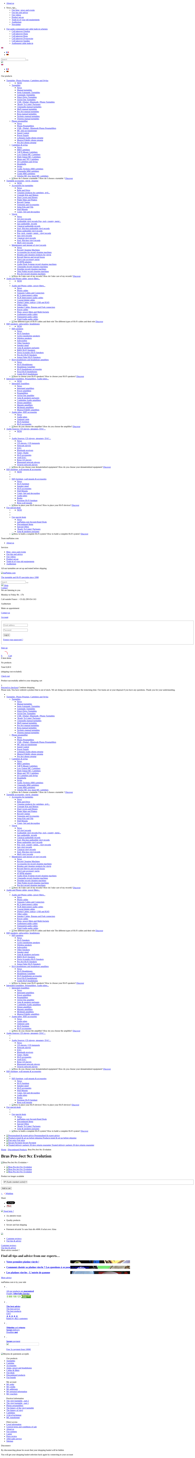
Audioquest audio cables (27, 314)
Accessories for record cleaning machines (34, 252)
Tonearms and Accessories (28, 204)
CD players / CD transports (28, 443)
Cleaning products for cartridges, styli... (33, 193)
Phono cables (22, 290)
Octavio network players (27, 465)
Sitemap (9, 1441)
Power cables (22, 309)
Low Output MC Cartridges (28, 154)
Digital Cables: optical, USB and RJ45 (33, 302)
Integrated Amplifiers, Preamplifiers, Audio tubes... (27, 379)
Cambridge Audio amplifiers (29, 400)
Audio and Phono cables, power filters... (23, 278)
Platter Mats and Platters (27, 200)
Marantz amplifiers (25, 405)
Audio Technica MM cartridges (30, 169)
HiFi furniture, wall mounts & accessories (23, 469)
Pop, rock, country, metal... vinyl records (34, 233)
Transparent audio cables (27, 317)
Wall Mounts (22, 209)
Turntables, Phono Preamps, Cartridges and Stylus (27, 80)
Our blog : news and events (23, 10)
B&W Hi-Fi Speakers (26, 350)
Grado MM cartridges (26, 173)
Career (9, 1434)
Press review (11, 1436)
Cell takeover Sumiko (21, 41)
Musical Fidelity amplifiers (28, 410)
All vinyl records (24, 219)
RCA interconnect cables (27, 295)
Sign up (4, 648)
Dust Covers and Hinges (27, 197)
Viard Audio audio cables (27, 319)
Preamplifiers (22, 393)
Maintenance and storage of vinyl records (29, 245)
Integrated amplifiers (25, 388)
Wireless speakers (24, 338)
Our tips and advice (20, 12)
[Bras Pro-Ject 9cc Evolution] (19, 1167)
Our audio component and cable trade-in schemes (27, 29)
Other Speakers (23, 343)
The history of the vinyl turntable (20, 1408)
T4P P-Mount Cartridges (27, 152)
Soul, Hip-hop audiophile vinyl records (33, 228)
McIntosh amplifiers (25, 407)
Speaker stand (23, 345)
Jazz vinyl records (24, 235)
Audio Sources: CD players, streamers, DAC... (26, 429)
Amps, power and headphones (19, 1368)
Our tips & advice (13, 1241)
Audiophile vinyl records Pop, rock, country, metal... (39, 221)
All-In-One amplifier (25, 395)
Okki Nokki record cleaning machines (33, 271)
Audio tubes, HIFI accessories (24, 412)
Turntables (16, 85)
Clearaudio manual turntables (29, 107)
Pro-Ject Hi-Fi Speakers (27, 355)
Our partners (11, 1431)
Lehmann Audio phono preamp (30, 138)
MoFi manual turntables (27, 109)
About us (10, 3)
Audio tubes (22, 417)
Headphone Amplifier (26, 367)
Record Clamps (23, 202)
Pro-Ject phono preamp (26, 142)
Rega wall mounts (24, 503)
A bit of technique (13, 1415)
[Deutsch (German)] (7, 55)
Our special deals (13, 508)
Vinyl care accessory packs (28, 259)
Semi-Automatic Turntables (28, 92)
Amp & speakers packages (28, 348)
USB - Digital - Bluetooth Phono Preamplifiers (36, 128)
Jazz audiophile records (27, 224)
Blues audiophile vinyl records (29, 231)
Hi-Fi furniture (23, 422)
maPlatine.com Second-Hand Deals (32, 522)
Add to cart (6, 1188)
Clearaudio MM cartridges (28, 171)
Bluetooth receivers (25, 450)
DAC (19, 448)
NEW (19, 83)
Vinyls (14, 214)
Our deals (10, 1373)
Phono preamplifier (20, 121)
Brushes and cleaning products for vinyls (34, 255)
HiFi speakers (17, 329)
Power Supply (23, 135)
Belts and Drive (23, 190)
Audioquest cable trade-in (22, 43)
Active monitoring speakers (28, 336)
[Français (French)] (7, 52)
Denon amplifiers (24, 403)
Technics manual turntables (28, 116)
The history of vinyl (14, 1410)
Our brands (11, 1377)
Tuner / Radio (23, 453)
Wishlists (7, 1193)
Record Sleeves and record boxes (31, 257)
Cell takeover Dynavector (22, 38)
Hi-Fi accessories (24, 424)
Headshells (21, 164)
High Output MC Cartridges (29, 157)
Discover (69, 178)
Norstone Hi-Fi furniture (27, 500)
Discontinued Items (25, 524)
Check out (5, 676)
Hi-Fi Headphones (24, 364)
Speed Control (23, 133)
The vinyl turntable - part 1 (17, 1403)
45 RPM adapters (24, 262)
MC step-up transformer (27, 131)
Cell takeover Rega (20, 36)
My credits (10, 1387)
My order (10, 1384)
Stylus (19, 166)
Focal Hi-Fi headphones (27, 371)
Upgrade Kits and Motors (27, 195)
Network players (24, 445)
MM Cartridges (23, 150)
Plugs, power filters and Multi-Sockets (33, 312)
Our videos (16, 15)
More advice (6, 1278)
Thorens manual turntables (28, 119)
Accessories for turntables (22, 185)
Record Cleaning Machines (28, 250)
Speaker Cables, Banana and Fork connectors (36, 307)
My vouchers (11, 1394)
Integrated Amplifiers (20, 383)
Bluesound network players (28, 462)
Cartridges (10, 1413)
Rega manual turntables (27, 114)
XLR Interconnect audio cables (30, 298)
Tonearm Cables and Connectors (30, 293)
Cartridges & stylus (20, 145)
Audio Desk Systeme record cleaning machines (37, 264)
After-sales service (14, 1439)
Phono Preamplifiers (25, 126)
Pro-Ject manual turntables (28, 111)
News (19, 88)
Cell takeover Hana (20, 34)
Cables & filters (12, 1370)
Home (3, 1149)
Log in (6, 635)
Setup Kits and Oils (25, 207)
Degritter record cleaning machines (31, 269)
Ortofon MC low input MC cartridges (32, 176)
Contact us (5, 613)
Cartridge (10, 1363)
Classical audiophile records (28, 226)
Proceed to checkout (10, 687)
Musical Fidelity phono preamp (30, 140)
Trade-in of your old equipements (26, 20)
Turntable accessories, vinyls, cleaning (22, 181)
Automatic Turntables (26, 95)
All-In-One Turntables (26, 99)
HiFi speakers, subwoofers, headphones (23, 324)
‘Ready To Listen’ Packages (28, 104)
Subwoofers (22, 340)
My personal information (16, 1391)
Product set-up (18, 17)
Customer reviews (13, 1238)
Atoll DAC (21, 457)
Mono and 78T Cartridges (28, 159)
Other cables (22, 305)
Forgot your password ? (13, 640)
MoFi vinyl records (25, 243)
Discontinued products (15, 1375)
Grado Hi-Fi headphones (27, 374)
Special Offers (23, 527)
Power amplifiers (24, 391)
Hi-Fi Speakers (23, 333)
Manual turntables (24, 90)
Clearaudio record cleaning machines (32, 267)
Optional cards (23, 419)
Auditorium (16, 22)
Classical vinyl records (26, 238)
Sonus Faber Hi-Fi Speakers (29, 357)
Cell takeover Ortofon (21, 31)
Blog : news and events (16, 552)
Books (19, 498)
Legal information (13, 1424)
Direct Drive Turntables (27, 97)
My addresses (12, 1389)
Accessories (11, 1365)
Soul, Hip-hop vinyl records (28, 240)
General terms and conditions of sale (21, 1427)
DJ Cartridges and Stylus (27, 162)
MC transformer (13, 1417)
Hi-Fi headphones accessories (29, 369)
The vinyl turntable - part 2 (17, 1401)
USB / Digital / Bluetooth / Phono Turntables (36, 102)
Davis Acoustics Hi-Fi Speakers (30, 352)
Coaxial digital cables (26, 300)
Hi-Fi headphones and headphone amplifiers (30, 360)
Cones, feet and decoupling (28, 212)
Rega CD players (24, 460)
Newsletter (16, 24)
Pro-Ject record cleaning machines (31, 274)
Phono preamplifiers (14, 1405)
